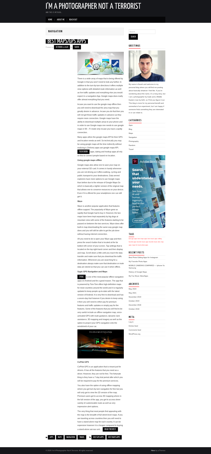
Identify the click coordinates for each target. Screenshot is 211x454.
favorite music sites (154, 242)
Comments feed (135, 330)
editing (160, 238)
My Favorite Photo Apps (138, 261)
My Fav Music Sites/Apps (138, 276)
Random (132, 145)
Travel (81, 437)
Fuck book (83, 152)
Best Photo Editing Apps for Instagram (143, 257)
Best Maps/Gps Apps (66, 41)
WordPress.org (134, 334)
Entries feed (133, 326)
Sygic (81, 277)
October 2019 (134, 301)
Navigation (70, 437)
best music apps (152, 238)
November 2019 (135, 297)
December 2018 (135, 305)
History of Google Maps (138, 272)
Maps (60, 437)
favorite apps (132, 242)
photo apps (145, 245)
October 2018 (134, 309)
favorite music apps (142, 242)
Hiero (153, 450)
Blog (130, 129)
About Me (60, 20)
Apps (51, 437)
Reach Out (73, 20)
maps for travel (136, 245)
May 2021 (132, 293)
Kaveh (77, 47)
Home (50, 20)
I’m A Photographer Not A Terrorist (93, 6)
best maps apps (114, 437)
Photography (134, 141)
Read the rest (110, 429)
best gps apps (98, 437)
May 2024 (132, 289)
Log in (131, 322)
